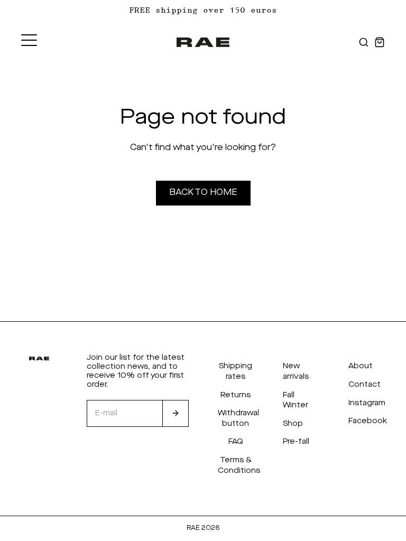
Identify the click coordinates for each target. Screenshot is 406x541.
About (360, 366)
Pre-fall (296, 441)
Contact (364, 384)
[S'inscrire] (175, 413)
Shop (293, 423)
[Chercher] (363, 42)
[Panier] (379, 42)
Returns (235, 395)
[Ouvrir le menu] (29, 40)
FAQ (235, 441)
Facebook (367, 421)
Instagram (366, 403)
